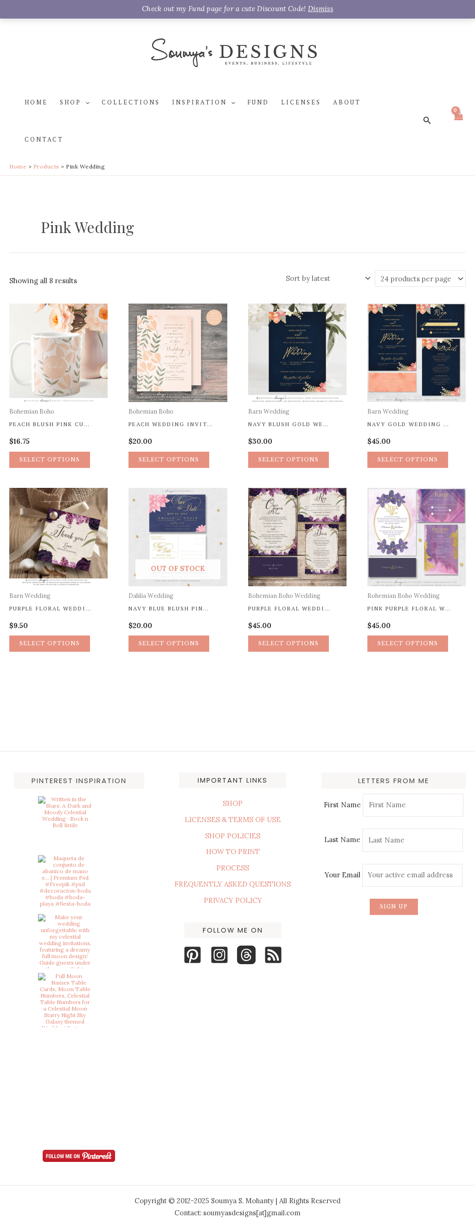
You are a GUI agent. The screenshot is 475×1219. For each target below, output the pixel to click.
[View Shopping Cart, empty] (458, 121)
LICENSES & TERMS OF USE (233, 819)
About (347, 102)
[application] (85, 102)
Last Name (342, 840)
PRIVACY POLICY (233, 900)
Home (36, 102)
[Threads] (246, 955)
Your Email (343, 874)
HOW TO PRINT (233, 851)
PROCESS (232, 867)
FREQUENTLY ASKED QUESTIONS (232, 884)
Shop (70, 102)
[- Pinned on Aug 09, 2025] (65, 1035)
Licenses (301, 102)
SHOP (233, 803)
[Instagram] (219, 955)
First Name (342, 804)
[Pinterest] (192, 955)
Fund (258, 102)
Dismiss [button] (320, 8)
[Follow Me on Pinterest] (79, 1156)
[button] (427, 121)
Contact (44, 139)
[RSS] (273, 955)
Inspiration (199, 102)
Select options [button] (408, 459)
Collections (131, 102)
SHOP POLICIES (232, 835)
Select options (49, 459)
